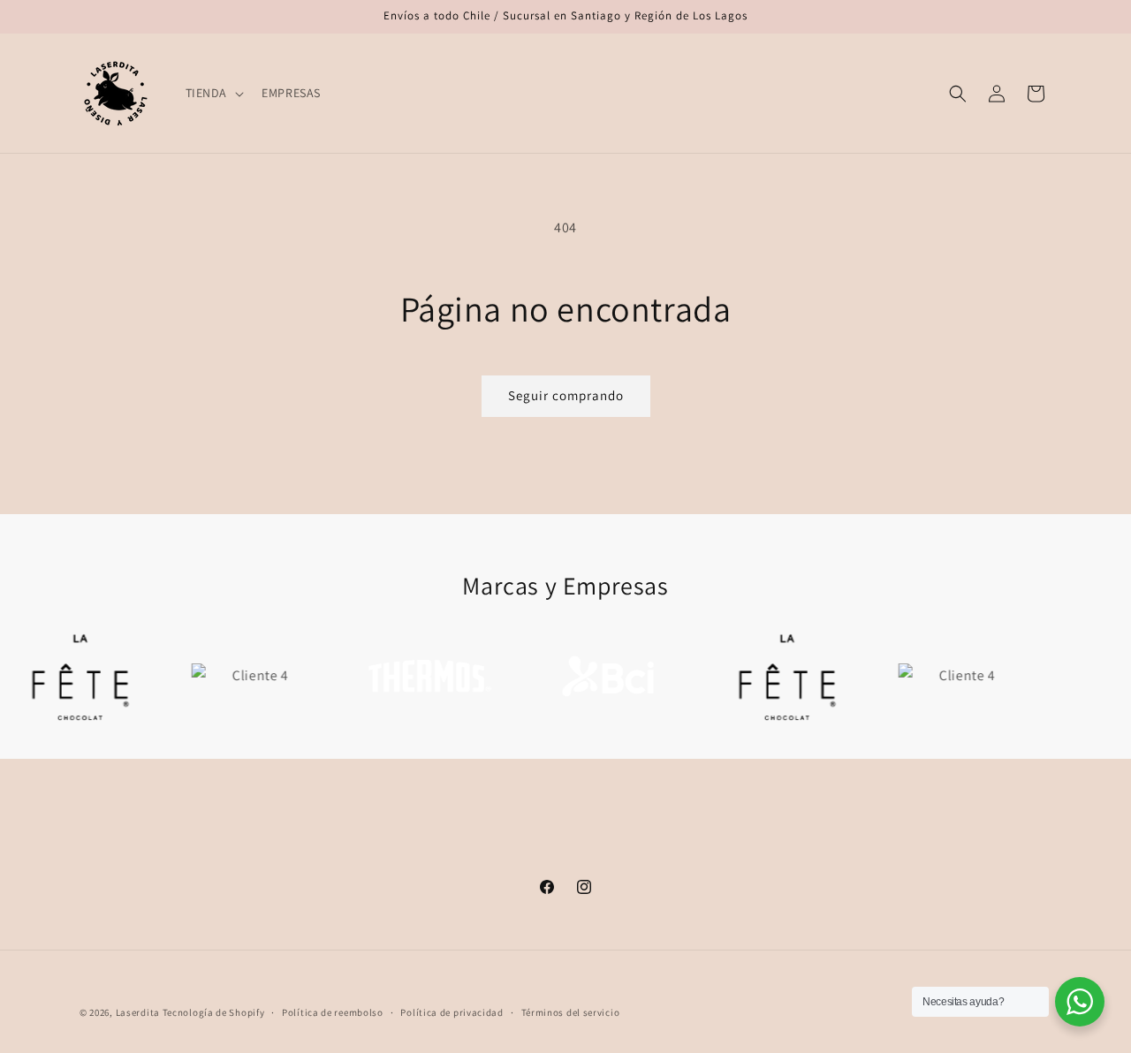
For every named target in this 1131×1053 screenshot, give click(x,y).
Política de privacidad (451, 1011)
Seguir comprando (566, 395)
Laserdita (138, 1012)
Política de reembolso (332, 1011)
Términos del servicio (570, 1011)
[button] (213, 92)
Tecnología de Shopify (214, 1012)
